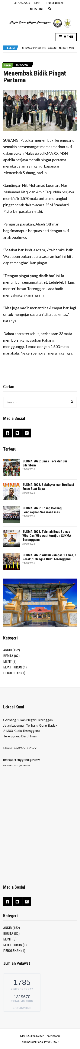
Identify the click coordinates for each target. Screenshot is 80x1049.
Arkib (7, 65)
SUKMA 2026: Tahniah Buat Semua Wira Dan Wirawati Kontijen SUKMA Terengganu (46, 536)
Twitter (36, 9)
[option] (49, 48)
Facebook (31, 9)
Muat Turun (12, 667)
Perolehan (11, 673)
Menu (68, 37)
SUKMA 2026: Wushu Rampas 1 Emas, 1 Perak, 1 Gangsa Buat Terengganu (49, 557)
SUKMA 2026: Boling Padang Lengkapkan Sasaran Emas (42, 510)
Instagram (40, 9)
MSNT (7, 662)
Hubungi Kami (55, 2)
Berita (8, 656)
